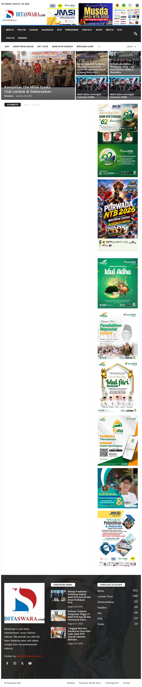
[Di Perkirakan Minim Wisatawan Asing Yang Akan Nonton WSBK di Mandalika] (125, 60)
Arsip (99, 29)
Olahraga (47, 29)
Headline (102, 607)
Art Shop (42, 46)
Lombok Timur (105, 596)
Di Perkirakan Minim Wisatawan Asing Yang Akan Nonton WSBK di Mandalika (122, 68)
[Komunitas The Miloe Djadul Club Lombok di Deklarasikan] (38, 69)
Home (26, 104)
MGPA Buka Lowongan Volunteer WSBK (89, 96)
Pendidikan (71, 29)
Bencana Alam (85, 46)
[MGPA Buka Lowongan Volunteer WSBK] (92, 86)
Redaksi (22, 37)
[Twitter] (23, 663)
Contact (87, 29)
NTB (59, 29)
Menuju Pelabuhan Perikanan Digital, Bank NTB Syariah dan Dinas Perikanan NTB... (79, 597)
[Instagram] (15, 663)
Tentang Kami (112, 682)
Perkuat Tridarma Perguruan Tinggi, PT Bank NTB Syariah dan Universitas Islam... (79, 615)
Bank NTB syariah (62, 46)
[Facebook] (8, 663)
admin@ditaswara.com (29, 656)
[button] (135, 34)
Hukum (33, 29)
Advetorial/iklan (23, 46)
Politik (21, 29)
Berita (10, 29)
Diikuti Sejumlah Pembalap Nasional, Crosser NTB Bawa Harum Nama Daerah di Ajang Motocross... (91, 68)
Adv (7, 46)
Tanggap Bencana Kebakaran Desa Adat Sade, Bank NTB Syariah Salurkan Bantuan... (79, 634)
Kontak (126, 682)
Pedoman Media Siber (90, 682)
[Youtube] (30, 663)
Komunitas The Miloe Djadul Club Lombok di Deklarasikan (27, 89)
